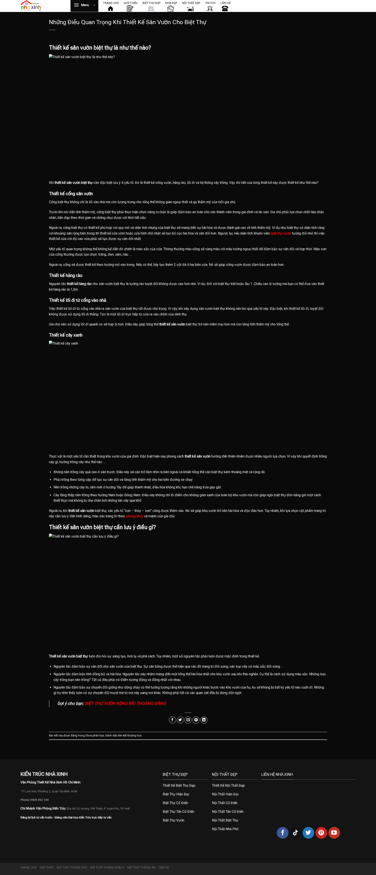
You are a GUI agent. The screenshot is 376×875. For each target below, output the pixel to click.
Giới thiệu (47, 867)
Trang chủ (28, 867)
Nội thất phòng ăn (141, 867)
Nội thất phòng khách (107, 867)
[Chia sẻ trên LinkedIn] (204, 720)
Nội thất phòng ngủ (72, 867)
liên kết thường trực (130, 735)
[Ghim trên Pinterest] (196, 720)
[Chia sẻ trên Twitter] (180, 720)
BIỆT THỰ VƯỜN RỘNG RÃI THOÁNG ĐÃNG (125, 703)
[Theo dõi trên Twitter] (308, 833)
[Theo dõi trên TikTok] (295, 833)
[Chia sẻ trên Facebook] (172, 720)
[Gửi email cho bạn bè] (188, 720)
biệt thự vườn (281, 233)
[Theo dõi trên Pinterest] (321, 833)
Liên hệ (163, 867)
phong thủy (134, 516)
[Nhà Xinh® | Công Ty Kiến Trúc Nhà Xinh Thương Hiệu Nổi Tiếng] (42, 6)
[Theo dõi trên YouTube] (334, 833)
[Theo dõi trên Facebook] (283, 833)
